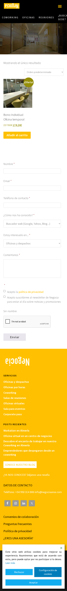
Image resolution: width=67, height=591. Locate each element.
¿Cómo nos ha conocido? (19, 215)
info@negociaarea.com (48, 492)
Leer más (10, 562)
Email (7, 181)
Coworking (9, 392)
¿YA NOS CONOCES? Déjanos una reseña (26, 475)
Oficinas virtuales (13, 403)
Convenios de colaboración (21, 517)
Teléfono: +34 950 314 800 (19, 492)
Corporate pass (12, 414)
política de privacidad (31, 292)
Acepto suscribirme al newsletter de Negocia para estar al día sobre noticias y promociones (34, 299)
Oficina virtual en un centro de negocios (27, 436)
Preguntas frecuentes (17, 524)
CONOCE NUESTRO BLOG (20, 464)
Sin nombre (10, 311)
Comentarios (11, 255)
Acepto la (25, 292)
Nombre (9, 164)
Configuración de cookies (48, 572)
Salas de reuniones (14, 398)
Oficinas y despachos (16, 382)
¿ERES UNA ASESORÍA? (18, 538)
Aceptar (33, 582)
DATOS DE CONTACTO (17, 485)
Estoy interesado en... (16, 235)
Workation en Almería (16, 430)
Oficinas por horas (14, 387)
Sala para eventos (14, 409)
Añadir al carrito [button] (17, 135)
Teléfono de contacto (16, 198)
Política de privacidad (17, 531)
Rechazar (19, 572)
